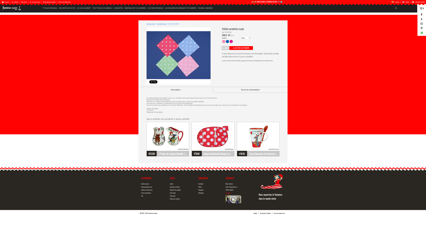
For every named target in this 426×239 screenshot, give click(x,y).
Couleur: (224, 38)
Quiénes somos (145, 184)
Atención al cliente (175, 187)
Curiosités (118, 8)
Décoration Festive (67, 8)
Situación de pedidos (175, 190)
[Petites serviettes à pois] (208, 29)
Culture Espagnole (155, 8)
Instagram (200, 190)
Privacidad (172, 196)
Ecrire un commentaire (250, 90)
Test (142, 196)
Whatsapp (200, 193)
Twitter (200, 187)
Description (175, 90)
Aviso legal (173, 193)
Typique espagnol (50, 8)
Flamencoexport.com (146, 187)
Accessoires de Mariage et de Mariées (180, 8)
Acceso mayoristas (146, 193)
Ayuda (171, 184)
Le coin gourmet (84, 8)
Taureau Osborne (205, 8)
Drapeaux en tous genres (135, 8)
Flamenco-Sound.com (146, 190)
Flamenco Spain (151, 24)
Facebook (200, 184)
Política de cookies (175, 199)
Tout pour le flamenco (102, 8)
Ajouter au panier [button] (241, 48)
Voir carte (228, 193)
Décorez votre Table (173, 24)
